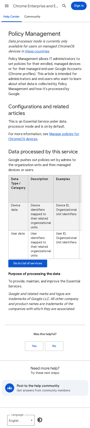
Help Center (11, 16)
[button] (7, 6)
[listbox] (21, 420)
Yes (34, 346)
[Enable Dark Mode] (40, 420)
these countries (37, 51)
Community (32, 16)
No (54, 346)
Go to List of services (27, 263)
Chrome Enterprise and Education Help (36, 6)
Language (17, 414)
